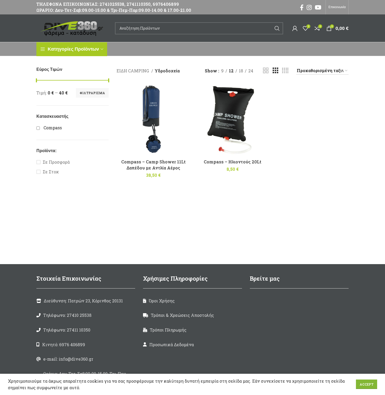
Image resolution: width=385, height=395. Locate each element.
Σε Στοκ (51, 171)
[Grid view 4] (285, 70)
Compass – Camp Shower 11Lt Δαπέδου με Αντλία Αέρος (153, 164)
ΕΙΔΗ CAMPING (133, 70)
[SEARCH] (277, 28)
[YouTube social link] (318, 7)
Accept (366, 384)
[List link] (85, 315)
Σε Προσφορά (56, 162)
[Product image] (153, 120)
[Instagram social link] (309, 7)
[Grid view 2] (266, 70)
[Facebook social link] (301, 7)
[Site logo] (73, 27)
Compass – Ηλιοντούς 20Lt (232, 161)
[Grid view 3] (275, 70)
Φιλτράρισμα (92, 93)
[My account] (295, 28)
